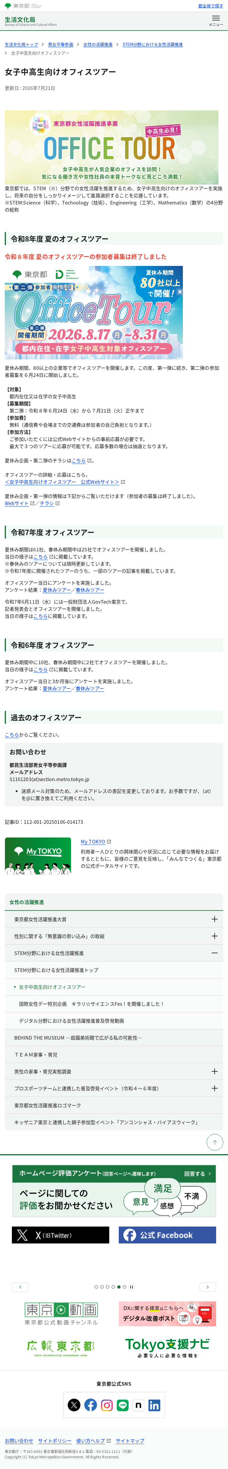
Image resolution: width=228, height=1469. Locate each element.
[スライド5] (107, 1287)
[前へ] (20, 1287)
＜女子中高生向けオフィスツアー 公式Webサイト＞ (62, 481)
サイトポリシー (55, 1440)
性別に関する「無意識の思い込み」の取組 (59, 936)
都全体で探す (210, 6)
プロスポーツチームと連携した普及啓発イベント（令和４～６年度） (88, 1088)
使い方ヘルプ (90, 1440)
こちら (79, 460)
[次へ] (208, 1287)
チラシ (47, 503)
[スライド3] (102, 1287)
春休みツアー (90, 589)
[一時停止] (131, 1287)
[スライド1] (96, 1287)
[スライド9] (119, 1287)
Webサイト (17, 503)
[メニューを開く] (216, 21)
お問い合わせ (19, 1440)
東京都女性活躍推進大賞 (40, 919)
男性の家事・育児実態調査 (42, 1071)
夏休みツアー (57, 589)
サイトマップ (130, 1440)
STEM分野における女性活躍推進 (49, 952)
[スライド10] (124, 1287)
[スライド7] (113, 1287)
